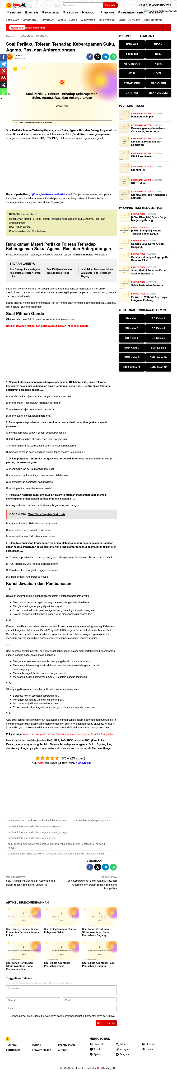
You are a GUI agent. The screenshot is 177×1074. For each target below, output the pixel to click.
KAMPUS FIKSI (138, 214)
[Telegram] (3, 64)
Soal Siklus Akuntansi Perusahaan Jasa (57, 964)
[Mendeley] (3, 77)
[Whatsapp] (3, 91)
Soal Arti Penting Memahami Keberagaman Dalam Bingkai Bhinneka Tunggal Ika (68, 734)
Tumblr (97, 1049)
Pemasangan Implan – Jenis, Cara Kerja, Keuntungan (148, 130)
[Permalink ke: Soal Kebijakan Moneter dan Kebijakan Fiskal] (61, 916)
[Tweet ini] (97, 56)
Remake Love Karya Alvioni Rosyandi (147, 245)
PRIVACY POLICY (41, 1050)
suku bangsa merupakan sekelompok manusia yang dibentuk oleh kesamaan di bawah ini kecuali (57, 845)
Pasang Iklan (66, 1044)
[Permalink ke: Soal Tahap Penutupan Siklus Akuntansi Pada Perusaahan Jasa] (23, 950)
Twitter (123, 1044)
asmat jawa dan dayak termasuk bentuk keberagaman (37, 820)
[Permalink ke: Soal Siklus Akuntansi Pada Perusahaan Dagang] (99, 950)
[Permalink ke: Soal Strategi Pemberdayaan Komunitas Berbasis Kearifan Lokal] (23, 916)
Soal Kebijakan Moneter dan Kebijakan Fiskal (59, 271)
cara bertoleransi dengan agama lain (92, 820)
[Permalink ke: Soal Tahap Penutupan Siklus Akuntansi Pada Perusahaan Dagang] (99, 916)
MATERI (147, 113)
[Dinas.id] (18, 5)
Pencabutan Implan (142, 116)
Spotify (97, 1054)
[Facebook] (3, 57)
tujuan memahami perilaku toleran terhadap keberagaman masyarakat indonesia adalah (56, 853)
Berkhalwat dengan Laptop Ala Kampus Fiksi (149, 258)
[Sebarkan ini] (89, 56)
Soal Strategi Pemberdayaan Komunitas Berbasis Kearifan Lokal (25, 273)
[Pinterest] (3, 71)
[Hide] (1, 98)
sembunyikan (29, 213)
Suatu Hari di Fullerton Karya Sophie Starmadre (148, 272)
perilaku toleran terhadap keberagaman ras (31, 838)
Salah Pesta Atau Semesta (147, 285)
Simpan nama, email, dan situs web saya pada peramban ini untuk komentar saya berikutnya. (62, 1016)
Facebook (99, 1044)
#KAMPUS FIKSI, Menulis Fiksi (140, 208)
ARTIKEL (63, 1050)
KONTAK (36, 1044)
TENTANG (11, 1044)
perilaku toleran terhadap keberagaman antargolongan (38, 832)
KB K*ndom (138, 182)
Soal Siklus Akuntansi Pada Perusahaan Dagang (98, 964)
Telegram (124, 1054)
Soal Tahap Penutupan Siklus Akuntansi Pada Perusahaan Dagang (97, 273)
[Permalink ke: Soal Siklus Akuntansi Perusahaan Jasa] (61, 950)
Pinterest (150, 1044)
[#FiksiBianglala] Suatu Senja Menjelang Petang (148, 219)
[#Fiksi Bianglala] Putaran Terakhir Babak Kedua (146, 232)
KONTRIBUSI (13, 1050)
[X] (3, 84)
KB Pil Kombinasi (141, 156)
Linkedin (150, 1049)
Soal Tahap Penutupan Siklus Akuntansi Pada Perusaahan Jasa (19, 966)
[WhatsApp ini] (113, 56)
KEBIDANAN (137, 113)
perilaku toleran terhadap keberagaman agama (34, 826)
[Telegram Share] (105, 56)
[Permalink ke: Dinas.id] (9, 56)
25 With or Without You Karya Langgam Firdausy (149, 298)
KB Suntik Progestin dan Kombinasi (146, 143)
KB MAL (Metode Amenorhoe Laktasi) (149, 196)
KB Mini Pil (138, 169)
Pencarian (110, 5)
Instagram (125, 1049)
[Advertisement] (61, 166)
